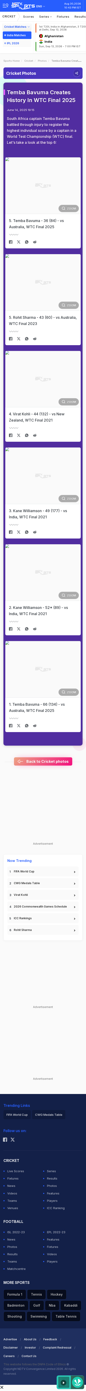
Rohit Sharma (23, 930)
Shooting (14, 1316)
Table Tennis (66, 1316)
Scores (28, 16)
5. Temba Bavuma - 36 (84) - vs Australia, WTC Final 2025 (36, 223)
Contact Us (29, 1356)
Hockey (57, 1294)
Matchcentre (16, 1269)
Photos (42, 60)
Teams (12, 1200)
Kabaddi (71, 1305)
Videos (12, 1193)
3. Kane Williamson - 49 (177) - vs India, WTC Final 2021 (38, 513)
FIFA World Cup (24, 871)
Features (53, 1193)
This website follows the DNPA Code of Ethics (35, 1364)
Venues (12, 1208)
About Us (30, 1339)
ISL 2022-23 (16, 1232)
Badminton (16, 1305)
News (11, 1186)
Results (52, 1178)
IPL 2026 (13, 43)
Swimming (39, 1316)
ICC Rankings (23, 918)
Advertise (10, 1339)
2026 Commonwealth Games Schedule (40, 906)
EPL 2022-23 (56, 1232)
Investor (30, 1347)
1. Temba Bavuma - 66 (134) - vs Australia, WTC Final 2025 (37, 707)
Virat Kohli (21, 895)
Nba (52, 1305)
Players (52, 1200)
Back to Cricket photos (47, 761)
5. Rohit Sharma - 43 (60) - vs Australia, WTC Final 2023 (43, 320)
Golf (36, 1305)
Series (44, 16)
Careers (9, 1356)
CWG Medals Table (27, 883)
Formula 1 (14, 1294)
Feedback (50, 1339)
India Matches (16, 35)
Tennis (36, 1294)
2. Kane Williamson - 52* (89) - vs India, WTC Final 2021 (38, 610)
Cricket (9, 16)
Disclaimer (10, 1347)
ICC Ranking (56, 1208)
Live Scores (15, 1171)
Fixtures (63, 16)
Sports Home (11, 60)
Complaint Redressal (57, 1347)
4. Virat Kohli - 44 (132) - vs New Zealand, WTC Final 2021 (36, 417)
